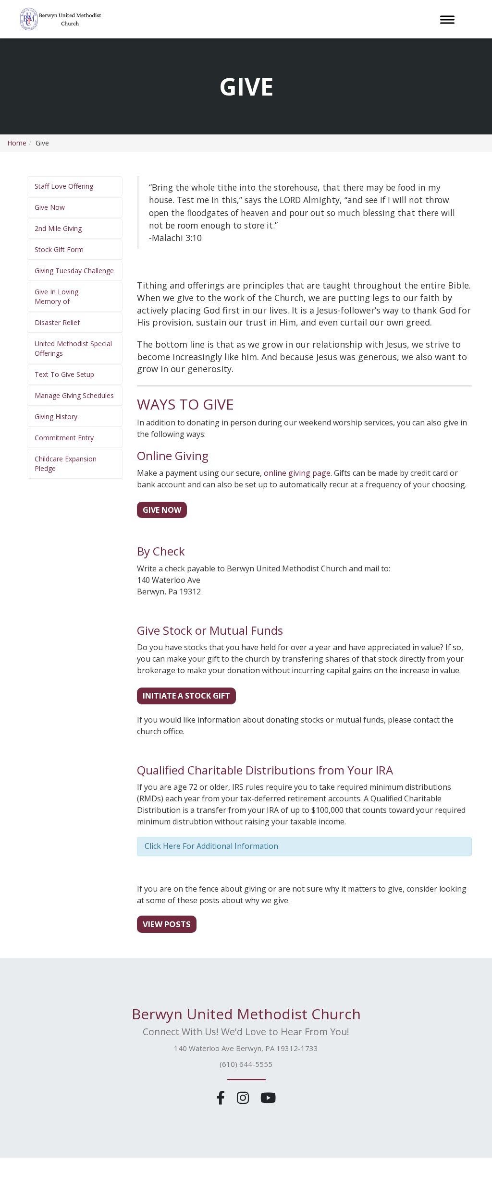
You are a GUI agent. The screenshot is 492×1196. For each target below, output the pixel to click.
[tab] (304, 846)
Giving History (56, 416)
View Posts (167, 924)
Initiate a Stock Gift (186, 695)
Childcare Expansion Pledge (66, 463)
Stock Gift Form (59, 249)
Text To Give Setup (64, 374)
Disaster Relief (57, 322)
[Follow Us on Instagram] (244, 1097)
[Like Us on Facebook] (222, 1097)
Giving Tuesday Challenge (74, 270)
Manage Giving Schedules (74, 395)
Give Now (50, 207)
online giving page (297, 473)
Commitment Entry (64, 437)
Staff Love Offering (64, 186)
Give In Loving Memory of (56, 296)
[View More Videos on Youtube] (268, 1097)
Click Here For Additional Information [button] (211, 846)
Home (16, 142)
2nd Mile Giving (58, 228)
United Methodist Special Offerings (73, 348)
